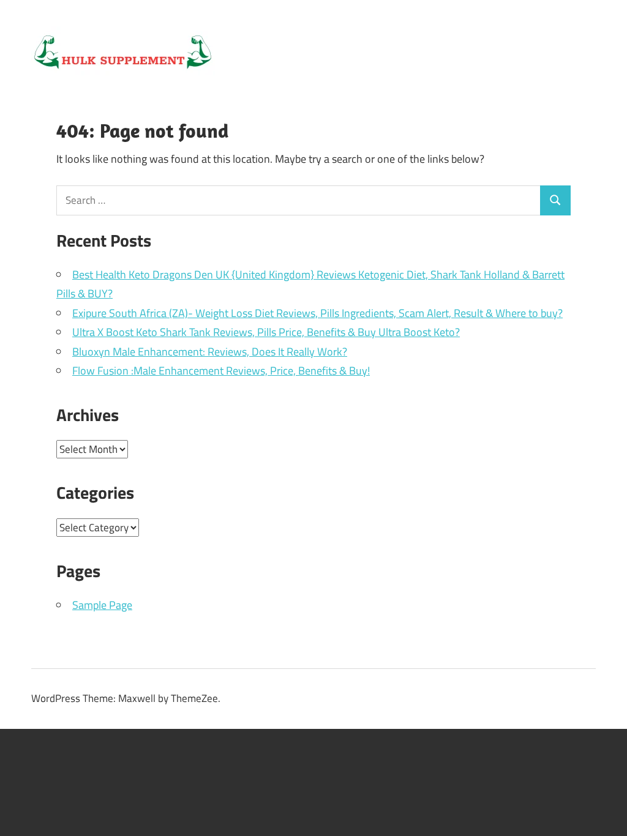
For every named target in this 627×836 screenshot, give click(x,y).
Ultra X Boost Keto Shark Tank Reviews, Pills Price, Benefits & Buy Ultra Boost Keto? (266, 332)
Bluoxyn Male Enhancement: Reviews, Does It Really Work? (209, 351)
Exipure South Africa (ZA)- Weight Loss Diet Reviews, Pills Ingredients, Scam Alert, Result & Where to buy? (317, 313)
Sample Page (102, 605)
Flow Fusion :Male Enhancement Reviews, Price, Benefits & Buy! (221, 370)
